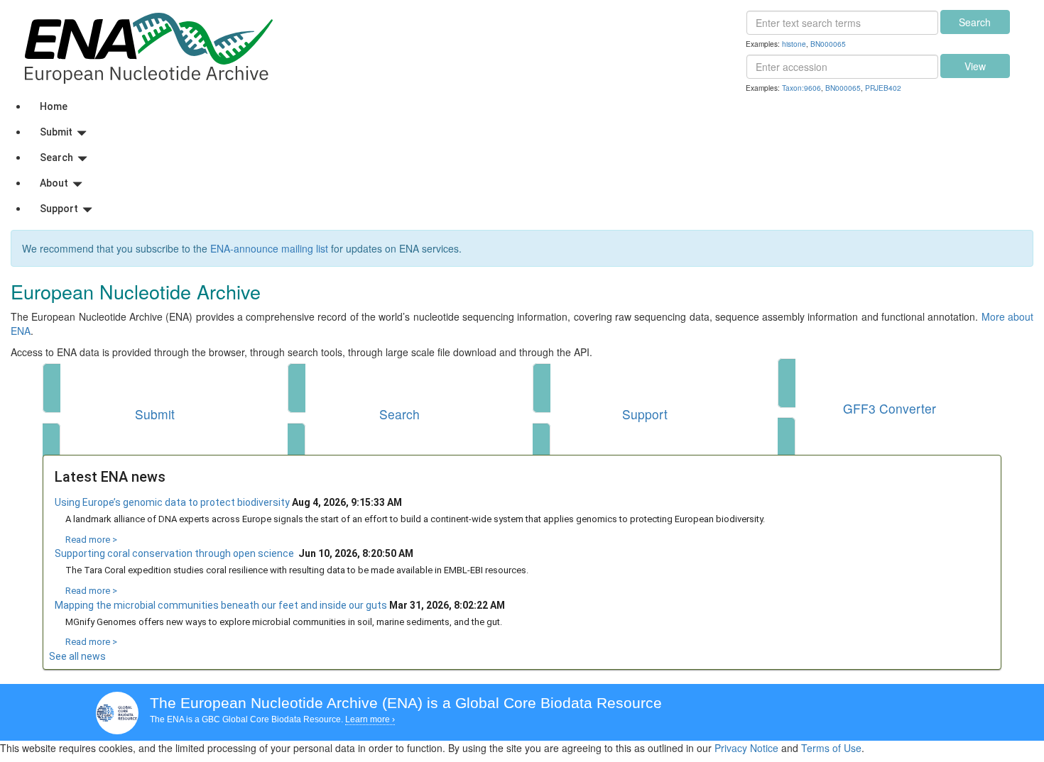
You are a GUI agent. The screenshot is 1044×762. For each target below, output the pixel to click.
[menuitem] (536, 106)
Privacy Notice (746, 748)
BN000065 (828, 43)
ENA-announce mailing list (269, 248)
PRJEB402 (883, 87)
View (975, 66)
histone (794, 43)
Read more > (91, 539)
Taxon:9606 (801, 87)
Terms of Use (831, 748)
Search (975, 22)
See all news (77, 656)
